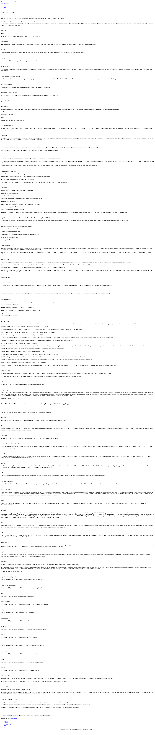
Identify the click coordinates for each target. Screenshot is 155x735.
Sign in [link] (7, 3)
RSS (5, 727)
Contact (6, 722)
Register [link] (6, 7)
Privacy (6, 725)
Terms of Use (7, 724)
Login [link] (5, 5)
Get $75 (6, 721)
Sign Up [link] (3, 3)
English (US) (14, 718)
